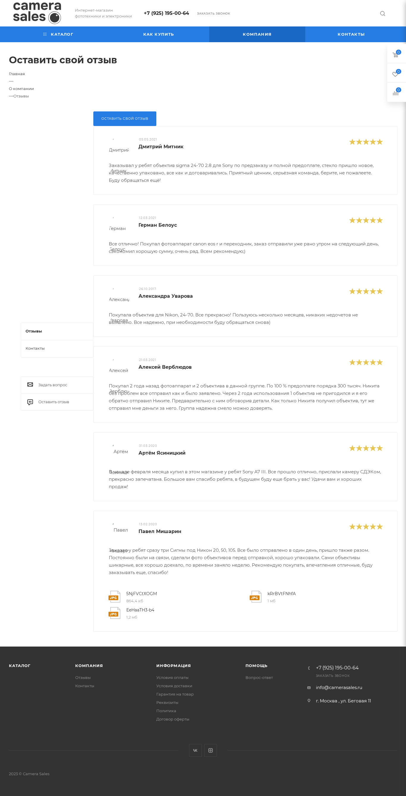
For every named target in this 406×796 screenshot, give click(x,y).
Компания (89, 665)
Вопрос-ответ (259, 677)
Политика (166, 710)
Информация (173, 665)
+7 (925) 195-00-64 (166, 13)
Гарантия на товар (175, 694)
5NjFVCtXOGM (141, 593)
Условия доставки (174, 685)
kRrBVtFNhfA (281, 593)
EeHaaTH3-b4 (140, 610)
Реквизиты (167, 702)
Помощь (257, 665)
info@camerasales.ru (339, 687)
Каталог (20, 665)
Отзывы (83, 677)
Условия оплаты (172, 677)
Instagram (210, 750)
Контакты (84, 685)
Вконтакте (195, 750)
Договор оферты (172, 719)
